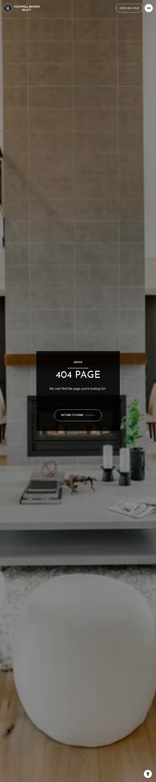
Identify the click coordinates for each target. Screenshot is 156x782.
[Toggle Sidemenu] (149, 8)
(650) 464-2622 (129, 8)
